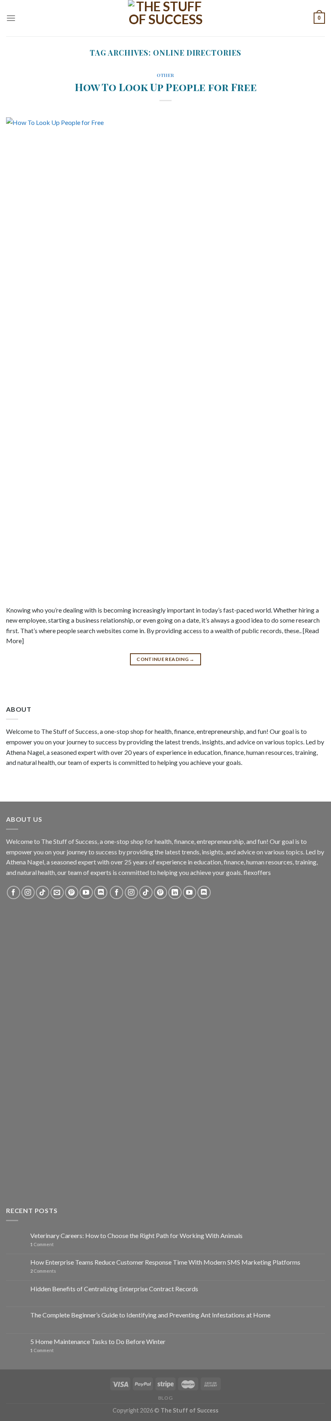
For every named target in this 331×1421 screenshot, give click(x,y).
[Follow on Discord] (100, 892)
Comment (42, 1244)
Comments (43, 1270)
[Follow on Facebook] (13, 892)
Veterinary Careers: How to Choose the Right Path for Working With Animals (136, 1235)
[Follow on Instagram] (28, 892)
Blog (165, 1398)
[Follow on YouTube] (86, 892)
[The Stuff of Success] (165, 18)
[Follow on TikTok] (42, 892)
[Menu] (11, 18)
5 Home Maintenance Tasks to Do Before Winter (98, 1341)
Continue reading (165, 659)
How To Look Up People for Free (166, 86)
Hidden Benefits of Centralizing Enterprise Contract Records (114, 1288)
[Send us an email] (57, 892)
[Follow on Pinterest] (71, 892)
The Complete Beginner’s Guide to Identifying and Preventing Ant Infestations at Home (150, 1315)
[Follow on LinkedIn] (175, 892)
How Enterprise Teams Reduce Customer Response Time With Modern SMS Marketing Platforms (165, 1262)
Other (165, 75)
